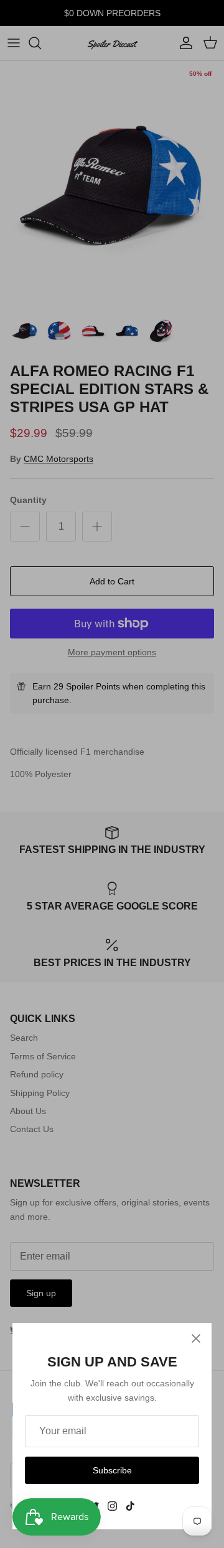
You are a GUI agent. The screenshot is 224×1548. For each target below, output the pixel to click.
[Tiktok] (130, 1506)
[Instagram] (112, 1506)
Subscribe (112, 1470)
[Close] (196, 1338)
